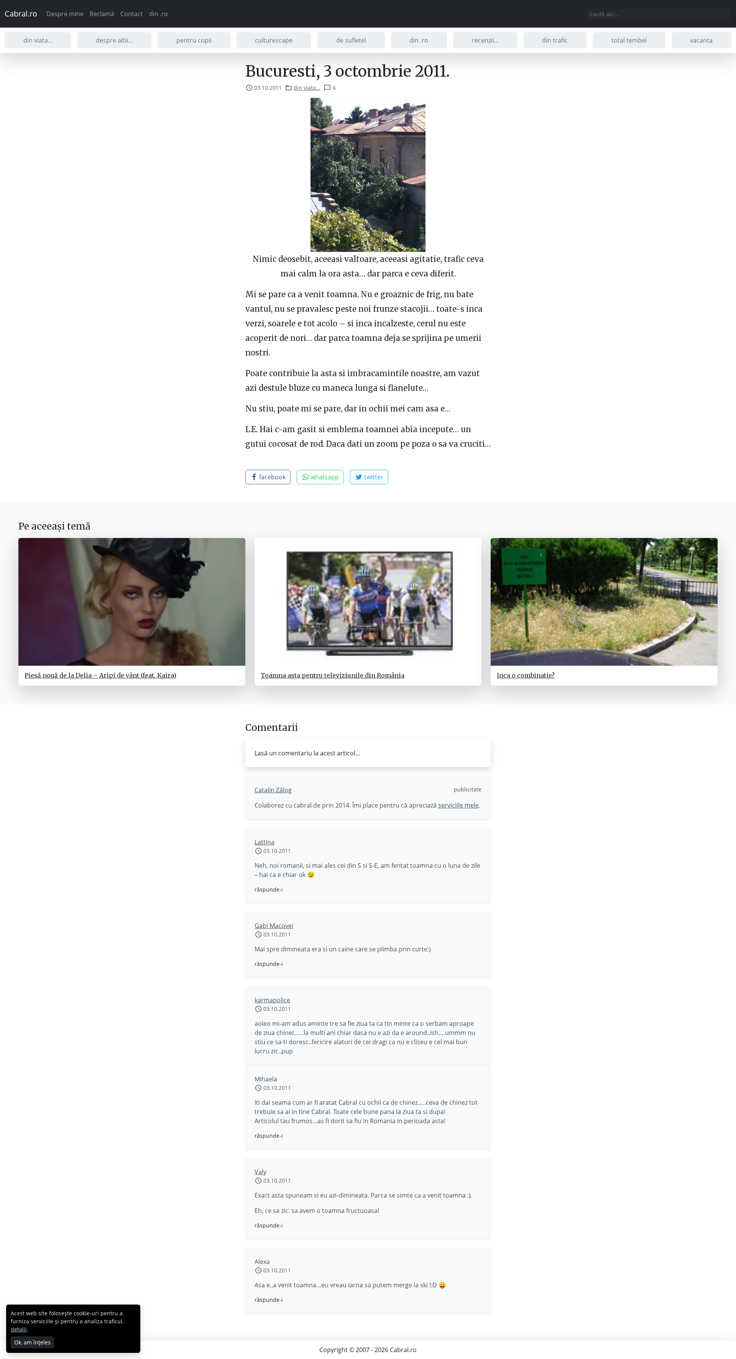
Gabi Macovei (274, 925)
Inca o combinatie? (526, 675)
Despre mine (65, 14)
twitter (373, 477)
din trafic (555, 40)
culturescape (273, 40)
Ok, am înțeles (32, 1342)
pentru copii (194, 40)
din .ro (158, 14)
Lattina (264, 842)
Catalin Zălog (273, 790)
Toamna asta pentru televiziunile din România (332, 675)
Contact (131, 14)
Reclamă (102, 14)
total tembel (629, 40)
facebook (272, 477)
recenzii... (485, 40)
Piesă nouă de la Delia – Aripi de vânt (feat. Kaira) (100, 675)
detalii (19, 1329)
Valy (260, 1172)
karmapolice (272, 1000)
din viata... (38, 40)
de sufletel (351, 40)
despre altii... (114, 40)
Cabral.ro (21, 13)
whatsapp (324, 477)
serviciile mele (458, 805)
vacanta (701, 40)
